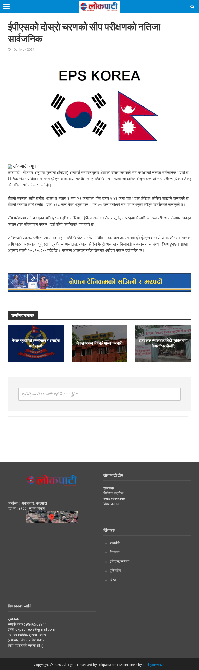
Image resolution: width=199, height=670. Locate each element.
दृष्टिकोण (115, 570)
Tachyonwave (154, 664)
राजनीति (115, 542)
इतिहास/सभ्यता (119, 561)
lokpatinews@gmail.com (35, 629)
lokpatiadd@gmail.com (27, 634)
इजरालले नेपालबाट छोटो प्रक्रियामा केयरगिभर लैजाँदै (163, 343)
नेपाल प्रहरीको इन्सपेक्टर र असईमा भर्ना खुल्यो (36, 343)
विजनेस (114, 552)
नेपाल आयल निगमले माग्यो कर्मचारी (99, 343)
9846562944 (36, 624)
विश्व (113, 579)
